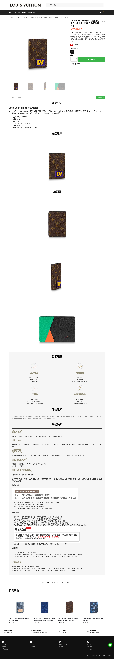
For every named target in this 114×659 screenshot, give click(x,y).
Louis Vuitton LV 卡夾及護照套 (22, 17)
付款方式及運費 (63, 644)
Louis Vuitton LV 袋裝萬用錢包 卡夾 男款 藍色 (93, 619)
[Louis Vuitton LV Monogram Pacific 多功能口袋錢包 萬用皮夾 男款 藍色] (45, 605)
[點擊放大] (38, 48)
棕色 (72, 51)
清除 (71, 55)
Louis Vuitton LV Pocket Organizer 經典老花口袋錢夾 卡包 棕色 (68, 619)
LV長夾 (95, 34)
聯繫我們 (89, 647)
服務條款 (32, 647)
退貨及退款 (5, 649)
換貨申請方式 (5, 647)
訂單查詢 (32, 644)
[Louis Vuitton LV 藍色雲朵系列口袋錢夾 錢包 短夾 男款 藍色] (104, 21)
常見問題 (89, 644)
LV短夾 (99, 36)
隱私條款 (61, 647)
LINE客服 (89, 649)
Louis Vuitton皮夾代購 (34, 377)
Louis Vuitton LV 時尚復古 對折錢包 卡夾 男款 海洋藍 (19, 619)
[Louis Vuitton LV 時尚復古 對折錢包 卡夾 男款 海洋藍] (20, 605)
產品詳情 (18, 97)
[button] (102, 12)
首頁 (10, 17)
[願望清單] (28, 597)
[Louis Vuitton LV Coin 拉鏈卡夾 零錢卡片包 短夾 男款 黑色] (102, 21)
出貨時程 (4, 644)
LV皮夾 (72, 32)
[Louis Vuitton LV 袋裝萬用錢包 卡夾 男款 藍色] (94, 605)
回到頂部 (11, 97)
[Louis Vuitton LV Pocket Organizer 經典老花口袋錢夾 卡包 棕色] (69, 605)
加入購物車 (91, 59)
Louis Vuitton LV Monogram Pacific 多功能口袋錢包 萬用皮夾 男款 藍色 (44, 619)
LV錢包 (16, 113)
